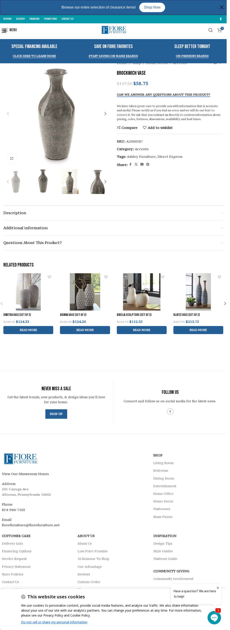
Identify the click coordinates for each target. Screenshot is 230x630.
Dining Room (163, 478)
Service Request (14, 559)
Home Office (163, 493)
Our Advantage (89, 566)
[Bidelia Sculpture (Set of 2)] (142, 292)
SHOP (158, 455)
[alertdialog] (113, 7)
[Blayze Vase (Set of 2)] (198, 292)
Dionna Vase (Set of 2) (73, 315)
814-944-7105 (13, 509)
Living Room (163, 463)
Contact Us (10, 581)
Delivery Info (12, 543)
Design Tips (162, 543)
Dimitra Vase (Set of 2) (17, 315)
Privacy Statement (16, 566)
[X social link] (136, 164)
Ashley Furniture (141, 156)
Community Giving (171, 571)
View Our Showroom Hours (25, 473)
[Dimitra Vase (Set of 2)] (28, 292)
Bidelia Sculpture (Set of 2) (134, 315)
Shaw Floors (162, 516)
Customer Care (16, 535)
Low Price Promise (92, 551)
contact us (160, 115)
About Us (86, 535)
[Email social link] (142, 164)
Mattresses (161, 509)
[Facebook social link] (220, 19)
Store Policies (12, 574)
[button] (4, 31)
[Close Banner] (221, 7)
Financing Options (16, 551)
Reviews (83, 574)
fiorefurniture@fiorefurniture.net (31, 524)
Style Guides (163, 551)
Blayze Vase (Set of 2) (186, 315)
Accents (141, 149)
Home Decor (163, 501)
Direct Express (169, 156)
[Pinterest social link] (148, 164)
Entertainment (164, 486)
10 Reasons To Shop (93, 559)
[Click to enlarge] (12, 158)
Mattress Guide (165, 559)
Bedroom (160, 470)
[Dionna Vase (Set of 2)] (85, 292)
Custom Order (88, 581)
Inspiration (165, 535)
